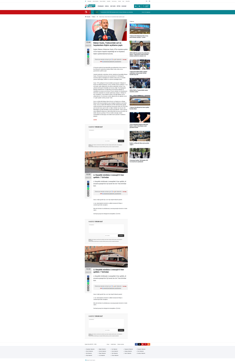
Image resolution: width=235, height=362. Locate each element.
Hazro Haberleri (128, 353)
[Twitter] (88, 52)
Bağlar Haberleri (102, 349)
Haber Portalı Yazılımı (91, 360)
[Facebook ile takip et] (136, 344)
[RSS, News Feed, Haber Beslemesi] (148, 344)
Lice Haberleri (102, 355)
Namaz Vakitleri (102, 1)
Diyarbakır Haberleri (90, 349)
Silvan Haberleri (115, 355)
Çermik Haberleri (102, 351)
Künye (108, 344)
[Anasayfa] (85, 1)
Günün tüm (146, 12)
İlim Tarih (113, 6)
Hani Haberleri (115, 353)
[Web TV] (146, 1)
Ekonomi (124, 6)
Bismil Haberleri (89, 351)
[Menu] (136, 6)
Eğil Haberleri (89, 353)
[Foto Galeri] (149, 1)
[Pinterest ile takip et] (145, 344)
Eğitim (118, 6)
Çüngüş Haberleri (128, 351)
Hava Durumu (114, 1)
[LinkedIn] (88, 54)
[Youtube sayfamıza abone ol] (142, 344)
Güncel (107, 6)
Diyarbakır (101, 6)
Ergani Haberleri (102, 353)
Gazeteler (108, 1)
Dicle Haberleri (140, 351)
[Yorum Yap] (88, 63)
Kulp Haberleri (89, 355)
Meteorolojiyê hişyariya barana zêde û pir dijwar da (111, 12)
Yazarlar (119, 1)
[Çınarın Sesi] (90, 6)
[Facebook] (88, 50)
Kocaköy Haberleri (141, 353)
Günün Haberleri (95, 1)
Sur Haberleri (114, 349)
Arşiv (123, 1)
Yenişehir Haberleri (141, 349)
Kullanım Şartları (121, 344)
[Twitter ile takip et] (139, 344)
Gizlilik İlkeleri (113, 344)
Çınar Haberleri (115, 351)
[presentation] (89, 12)
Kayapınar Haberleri (129, 349)
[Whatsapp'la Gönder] (88, 57)
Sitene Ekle (128, 1)
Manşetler (89, 1)
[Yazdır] (88, 61)
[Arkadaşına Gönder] (88, 59)
